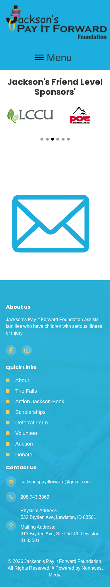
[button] (41, 139)
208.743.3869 (35, 497)
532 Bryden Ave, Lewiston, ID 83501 (58, 517)
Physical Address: (39, 510)
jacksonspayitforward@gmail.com (56, 481)
